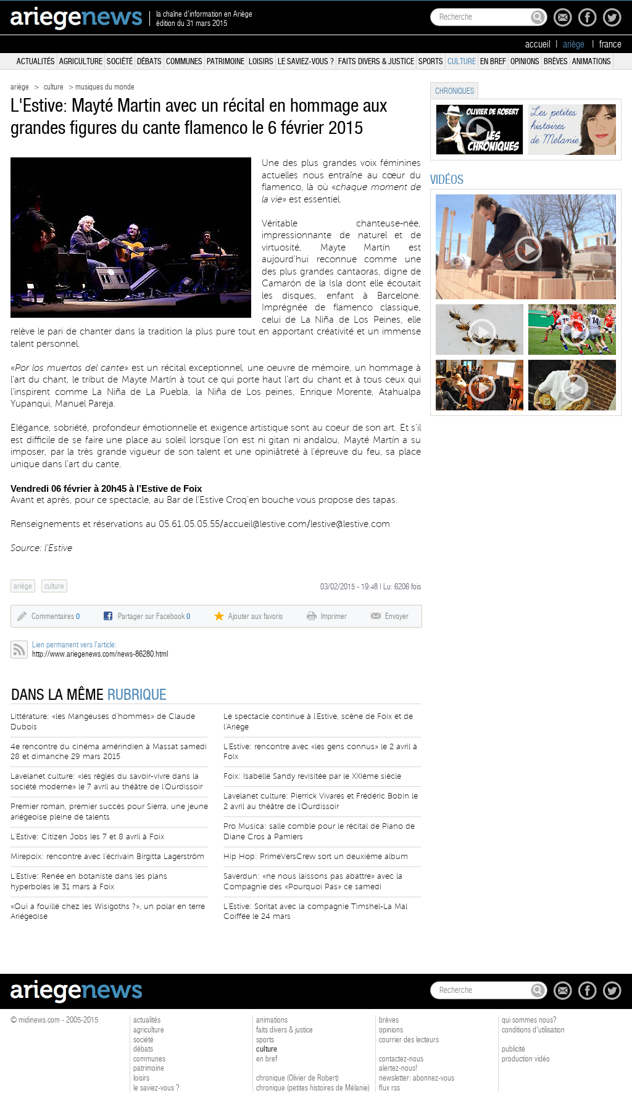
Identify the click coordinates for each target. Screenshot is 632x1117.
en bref (493, 61)
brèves (556, 61)
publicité (513, 1048)
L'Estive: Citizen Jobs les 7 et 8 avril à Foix (87, 837)
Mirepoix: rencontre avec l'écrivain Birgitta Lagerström (107, 856)
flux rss (389, 1087)
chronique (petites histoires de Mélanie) (313, 1087)
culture (461, 61)
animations (591, 61)
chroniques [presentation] (454, 91)
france (610, 44)
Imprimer (334, 616)
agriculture (80, 61)
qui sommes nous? (529, 1019)
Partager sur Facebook (154, 616)
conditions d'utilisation (533, 1029)
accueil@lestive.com (265, 524)
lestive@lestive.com (350, 524)
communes (184, 61)
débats (149, 61)
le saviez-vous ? (306, 61)
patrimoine (225, 61)
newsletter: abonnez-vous (416, 1077)
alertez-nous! (398, 1068)
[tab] (454, 90)
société (120, 61)
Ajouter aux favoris (255, 616)
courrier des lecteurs (409, 1039)
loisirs (261, 61)
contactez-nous (401, 1058)
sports (430, 61)
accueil (538, 44)
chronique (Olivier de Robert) (297, 1077)
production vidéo (526, 1058)
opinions (524, 61)
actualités (36, 61)
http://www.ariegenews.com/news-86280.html (100, 653)
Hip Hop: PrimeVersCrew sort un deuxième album (315, 856)
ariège (19, 86)
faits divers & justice (376, 61)
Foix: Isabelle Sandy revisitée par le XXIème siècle (312, 776)
